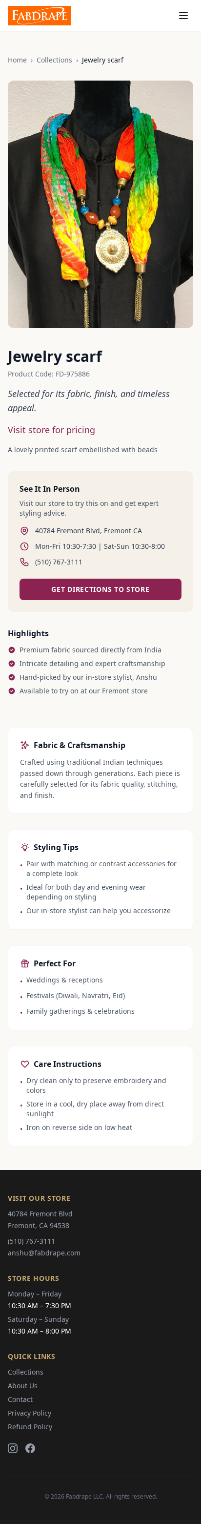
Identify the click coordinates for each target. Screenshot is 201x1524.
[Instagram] (13, 1448)
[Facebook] (30, 1448)
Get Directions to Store (100, 589)
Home (17, 59)
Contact (20, 1399)
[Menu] (183, 15)
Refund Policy (30, 1426)
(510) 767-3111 (31, 1241)
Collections (54, 59)
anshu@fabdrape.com (44, 1252)
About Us (23, 1385)
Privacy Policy (29, 1413)
